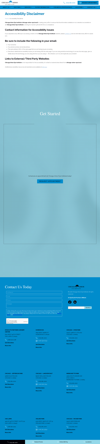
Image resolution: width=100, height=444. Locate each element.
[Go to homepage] (9, 3)
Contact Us (91, 7)
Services (28, 7)
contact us (68, 33)
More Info (8, 345)
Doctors (17, 7)
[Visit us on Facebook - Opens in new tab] (70, 302)
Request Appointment (50, 181)
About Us (6, 7)
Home (6, 18)
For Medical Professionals (63, 7)
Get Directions (9, 342)
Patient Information (42, 7)
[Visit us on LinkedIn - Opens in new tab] (75, 302)
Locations (78, 7)
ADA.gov (44, 67)
